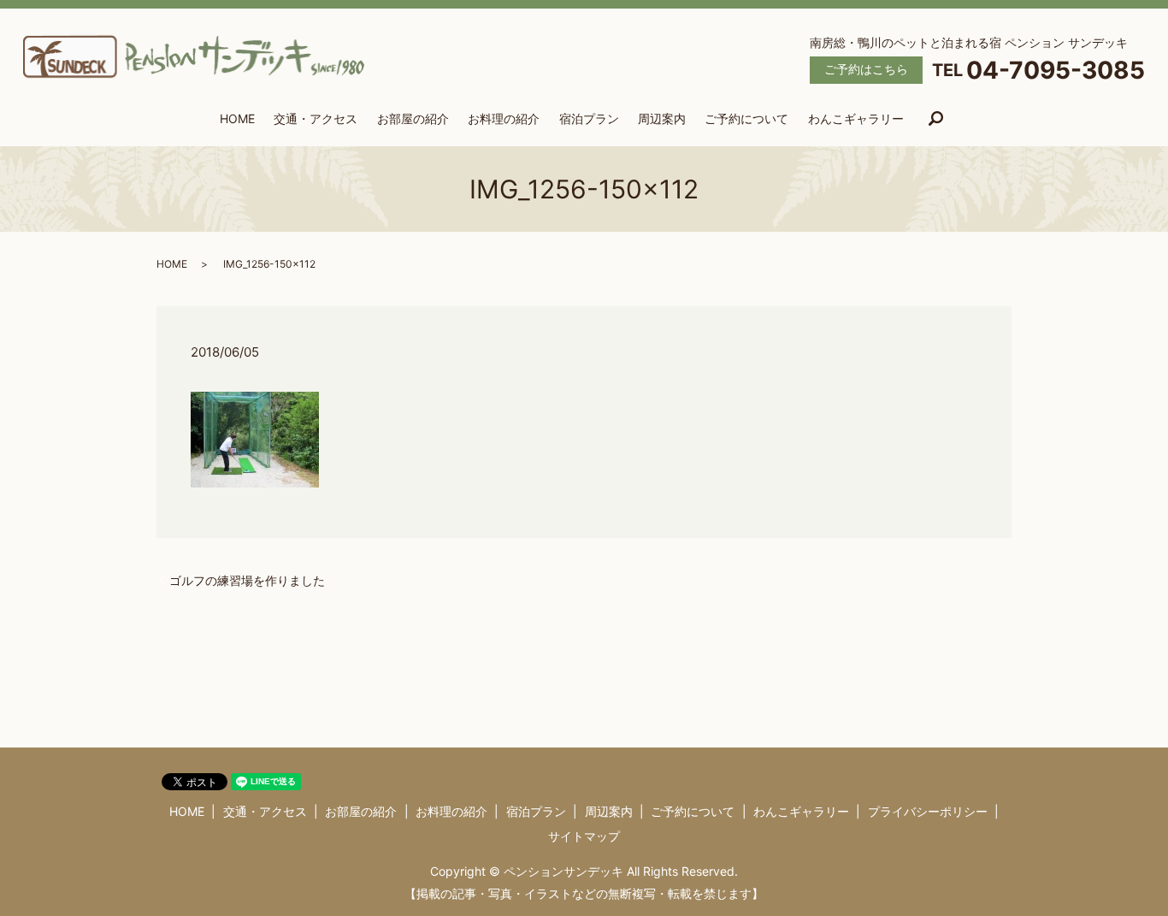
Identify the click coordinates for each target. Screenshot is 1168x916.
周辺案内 (662, 118)
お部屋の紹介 (413, 118)
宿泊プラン (589, 118)
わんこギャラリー (856, 118)
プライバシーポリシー (928, 811)
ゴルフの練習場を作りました (247, 580)
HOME (237, 118)
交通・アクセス (315, 118)
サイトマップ (584, 836)
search (935, 120)
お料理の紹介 (504, 118)
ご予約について (746, 118)
